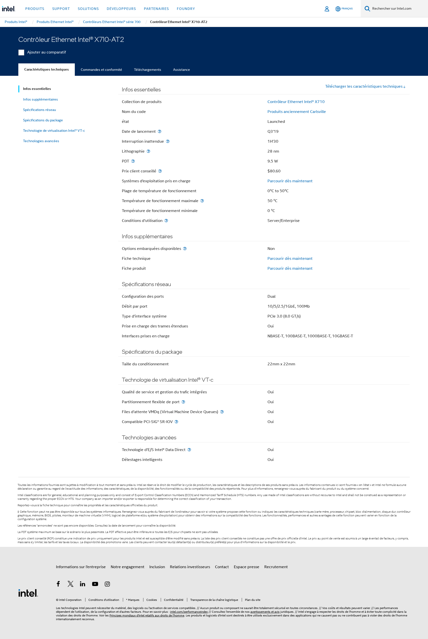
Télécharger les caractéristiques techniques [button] (363, 86)
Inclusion (157, 566)
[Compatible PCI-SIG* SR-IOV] (176, 422)
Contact (222, 566)
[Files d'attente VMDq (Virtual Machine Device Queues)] (222, 412)
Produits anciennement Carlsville (297, 111)
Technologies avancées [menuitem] (41, 141)
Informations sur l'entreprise (81, 566)
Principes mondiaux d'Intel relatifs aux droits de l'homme (146, 615)
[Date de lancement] (159, 131)
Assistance (181, 69)
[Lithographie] (148, 151)
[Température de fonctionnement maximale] (202, 201)
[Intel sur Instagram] (107, 584)
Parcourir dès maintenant (290, 181)
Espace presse (246, 566)
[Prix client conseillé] (160, 171)
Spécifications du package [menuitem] (43, 120)
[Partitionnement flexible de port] (183, 402)
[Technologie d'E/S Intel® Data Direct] (189, 450)
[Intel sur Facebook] (58, 584)
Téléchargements (147, 69)
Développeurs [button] (121, 8)
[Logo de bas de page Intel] (28, 592)
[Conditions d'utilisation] (166, 220)
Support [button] (61, 8)
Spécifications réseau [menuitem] (39, 109)
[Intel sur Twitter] (70, 584)
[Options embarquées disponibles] (184, 248)
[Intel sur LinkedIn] (83, 584)
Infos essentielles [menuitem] (37, 88)
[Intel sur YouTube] (95, 584)
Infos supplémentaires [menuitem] (40, 99)
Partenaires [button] (156, 8)
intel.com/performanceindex (189, 611)
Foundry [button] (186, 8)
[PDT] (133, 161)
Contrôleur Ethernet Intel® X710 (296, 101)
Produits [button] (34, 8)
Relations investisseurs (190, 566)
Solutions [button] (88, 8)
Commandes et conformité (101, 69)
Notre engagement (127, 566)
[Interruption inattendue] (167, 141)
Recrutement (276, 566)
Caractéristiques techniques (46, 69)
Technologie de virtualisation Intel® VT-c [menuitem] (54, 130)
